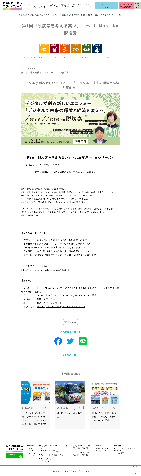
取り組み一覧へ (70, 355)
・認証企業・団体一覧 (80, 455)
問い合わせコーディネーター (106, 5)
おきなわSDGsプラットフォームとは (35, 5)
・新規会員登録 (120, 453)
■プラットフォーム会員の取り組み (52, 455)
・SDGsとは (43, 448)
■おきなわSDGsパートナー (81, 446)
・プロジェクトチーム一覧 (49, 461)
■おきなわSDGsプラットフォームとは (53, 446)
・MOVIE (30, 456)
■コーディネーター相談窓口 (124, 448)
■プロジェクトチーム (47, 459)
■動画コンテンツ (102, 448)
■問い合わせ (118, 446)
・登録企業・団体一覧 (80, 448)
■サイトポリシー (102, 451)
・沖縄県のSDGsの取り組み (49, 451)
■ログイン (118, 451)
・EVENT (30, 451)
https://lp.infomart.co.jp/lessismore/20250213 (45, 270)
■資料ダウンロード (103, 446)
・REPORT (31, 453)
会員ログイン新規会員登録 (126, 5)
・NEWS (30, 448)
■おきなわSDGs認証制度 (81, 452)
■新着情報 (31, 446)
